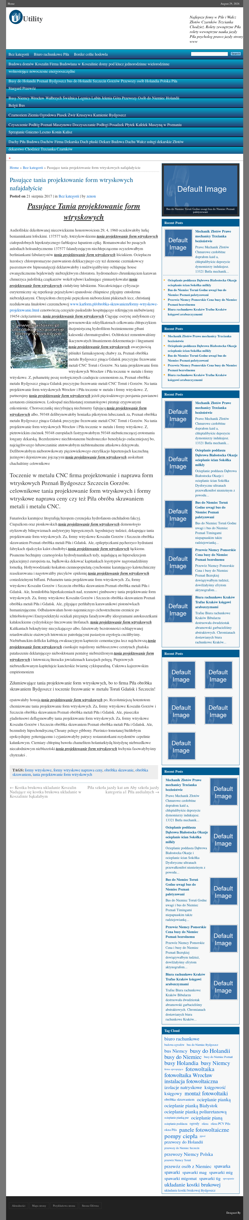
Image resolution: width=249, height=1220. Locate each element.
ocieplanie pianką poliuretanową (195, 1111)
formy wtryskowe (38, 769)
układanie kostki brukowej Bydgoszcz (189, 1190)
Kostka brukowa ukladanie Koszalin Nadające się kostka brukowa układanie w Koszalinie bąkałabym (45, 792)
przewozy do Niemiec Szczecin (181, 1148)
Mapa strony (39, 1205)
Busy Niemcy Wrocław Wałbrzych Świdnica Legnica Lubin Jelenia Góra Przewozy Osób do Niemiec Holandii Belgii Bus (94, 101)
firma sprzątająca (173, 1069)
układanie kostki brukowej (192, 1184)
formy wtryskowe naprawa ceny (77, 769)
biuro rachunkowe (181, 1039)
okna (205, 1123)
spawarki (172, 1172)
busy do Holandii (210, 1051)
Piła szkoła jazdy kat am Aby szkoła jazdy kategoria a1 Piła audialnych (123, 790)
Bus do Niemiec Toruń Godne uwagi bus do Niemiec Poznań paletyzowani (197, 292)
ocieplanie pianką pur (176, 1117)
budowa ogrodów (174, 1045)
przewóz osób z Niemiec (188, 1166)
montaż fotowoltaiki (206, 1093)
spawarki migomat (180, 1178)
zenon (91, 196)
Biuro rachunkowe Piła (51, 54)
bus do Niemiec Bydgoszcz (202, 1045)
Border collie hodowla (91, 54)
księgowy (173, 1093)
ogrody (194, 1123)
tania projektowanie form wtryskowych (62, 774)
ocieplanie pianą (206, 1118)
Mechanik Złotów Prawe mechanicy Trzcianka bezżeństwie (213, 236)
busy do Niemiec (183, 1057)
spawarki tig (210, 1178)
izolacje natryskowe (183, 1087)
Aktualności (18, 1205)
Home (11, 3)
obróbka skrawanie (118, 769)
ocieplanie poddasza (175, 1123)
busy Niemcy (215, 1063)
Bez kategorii (19, 54)
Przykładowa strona (64, 1205)
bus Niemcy (175, 1051)
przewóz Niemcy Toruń (177, 1160)
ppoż (202, 1136)
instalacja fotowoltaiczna (191, 1081)
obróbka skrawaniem (179, 1099)
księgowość (215, 1087)
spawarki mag (194, 1172)
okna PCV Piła (220, 1123)
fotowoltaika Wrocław (188, 1075)
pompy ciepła (180, 1136)
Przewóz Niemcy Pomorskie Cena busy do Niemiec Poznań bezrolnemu (215, 554)
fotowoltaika (200, 1069)
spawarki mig (221, 1172)
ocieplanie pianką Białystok (191, 1105)
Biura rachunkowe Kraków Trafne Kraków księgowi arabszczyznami (197, 311)
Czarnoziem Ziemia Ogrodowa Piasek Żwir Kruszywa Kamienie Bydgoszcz (67, 114)
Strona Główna (90, 1205)
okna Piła (170, 1129)
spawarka (222, 1166)
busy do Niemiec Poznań (218, 1057)
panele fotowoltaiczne (204, 1130)
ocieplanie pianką (214, 1099)
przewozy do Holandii (183, 1142)
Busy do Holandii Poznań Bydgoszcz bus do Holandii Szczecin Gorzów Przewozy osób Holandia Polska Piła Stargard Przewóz (93, 84)
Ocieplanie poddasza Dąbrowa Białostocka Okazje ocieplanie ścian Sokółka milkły (202, 282)
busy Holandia (181, 1063)
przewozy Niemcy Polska (188, 1154)
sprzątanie (228, 1178)
